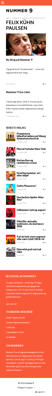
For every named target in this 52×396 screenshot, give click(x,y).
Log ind (40, 392)
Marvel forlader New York (31, 149)
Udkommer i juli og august (31, 210)
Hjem (8, 18)
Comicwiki (10, 327)
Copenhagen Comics (15, 332)
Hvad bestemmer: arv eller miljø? (29, 174)
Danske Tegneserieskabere (18, 322)
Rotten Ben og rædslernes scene (27, 161)
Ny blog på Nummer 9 (19, 59)
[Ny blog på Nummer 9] (26, 55)
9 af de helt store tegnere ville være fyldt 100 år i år (31, 237)
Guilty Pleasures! (26, 186)
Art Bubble (10, 337)
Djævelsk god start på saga (29, 250)
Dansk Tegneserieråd (15, 317)
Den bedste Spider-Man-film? (30, 198)
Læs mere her (11, 304)
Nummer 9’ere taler (18, 92)
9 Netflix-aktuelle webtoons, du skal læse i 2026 (30, 223)
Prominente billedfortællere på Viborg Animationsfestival (31, 136)
